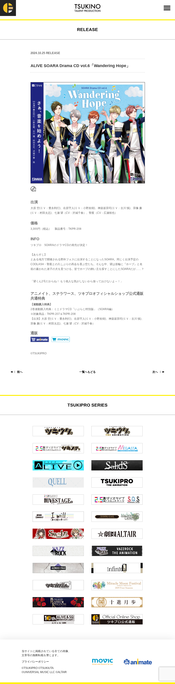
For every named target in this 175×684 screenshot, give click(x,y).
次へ (155, 371)
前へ (20, 371)
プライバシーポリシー (35, 661)
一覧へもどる (87, 371)
